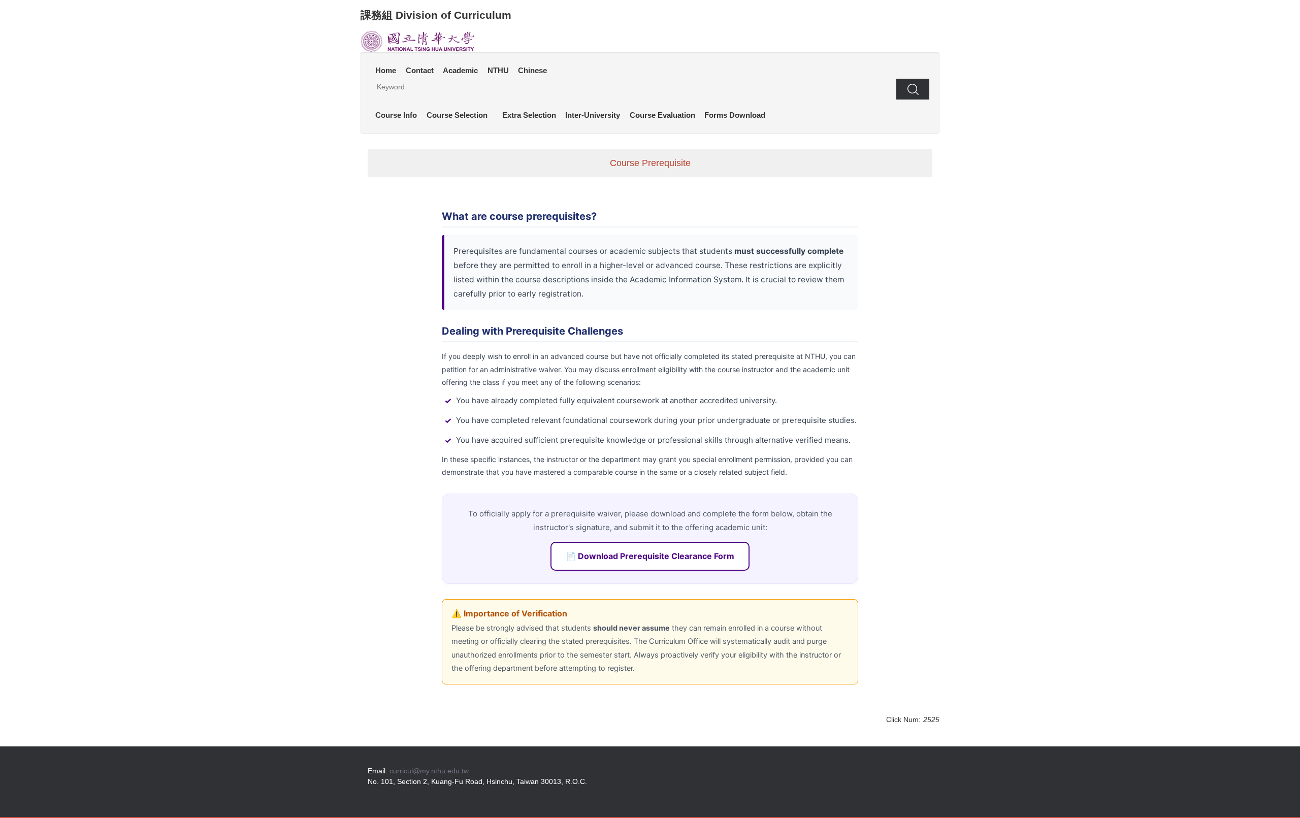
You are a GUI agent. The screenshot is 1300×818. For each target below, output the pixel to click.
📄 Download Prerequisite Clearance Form (650, 556)
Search (912, 89)
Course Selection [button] (457, 115)
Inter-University (592, 115)
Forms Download (734, 115)
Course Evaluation (662, 115)
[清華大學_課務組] (418, 41)
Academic (460, 70)
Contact (420, 70)
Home (385, 70)
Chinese (532, 70)
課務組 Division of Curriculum (436, 15)
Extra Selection (529, 115)
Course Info (396, 115)
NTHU (498, 70)
